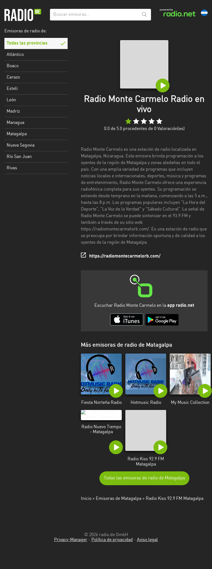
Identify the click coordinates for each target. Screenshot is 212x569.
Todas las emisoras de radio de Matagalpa (144, 478)
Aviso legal (147, 540)
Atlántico (15, 55)
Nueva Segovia (21, 145)
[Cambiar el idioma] (204, 12)
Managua (15, 123)
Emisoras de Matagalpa (118, 499)
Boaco (12, 66)
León (11, 100)
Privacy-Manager (70, 540)
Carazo (13, 77)
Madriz (13, 111)
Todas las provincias (27, 43)
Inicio (86, 499)
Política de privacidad (112, 540)
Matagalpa (17, 134)
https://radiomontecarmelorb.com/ (124, 256)
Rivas (12, 168)
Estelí (12, 89)
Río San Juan (19, 157)
